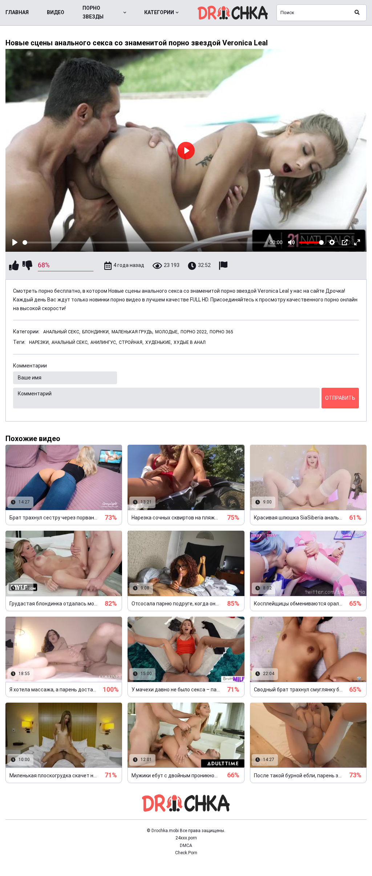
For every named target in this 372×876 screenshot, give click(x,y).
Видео (55, 12)
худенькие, (158, 342)
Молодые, (167, 331)
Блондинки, (96, 331)
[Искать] (357, 12)
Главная (17, 12)
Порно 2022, (194, 331)
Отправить (340, 398)
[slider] (145, 242)
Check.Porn (186, 852)
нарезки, (39, 342)
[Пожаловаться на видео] (224, 266)
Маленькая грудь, (132, 331)
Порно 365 (221, 331)
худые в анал (190, 342)
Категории (159, 12)
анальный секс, (70, 342)
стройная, (131, 342)
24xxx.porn (186, 837)
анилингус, (103, 342)
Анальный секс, (61, 331)
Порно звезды (93, 12)
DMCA (186, 845)
